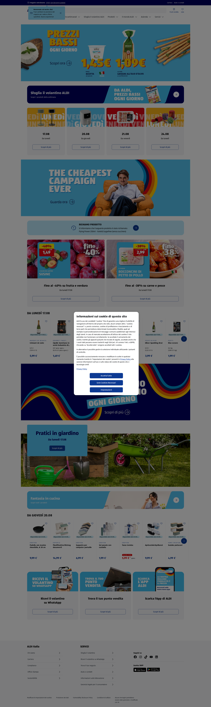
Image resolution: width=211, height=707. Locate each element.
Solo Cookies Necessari (106, 382)
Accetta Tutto (106, 375)
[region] (106, 353)
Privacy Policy (125, 359)
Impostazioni (106, 389)
